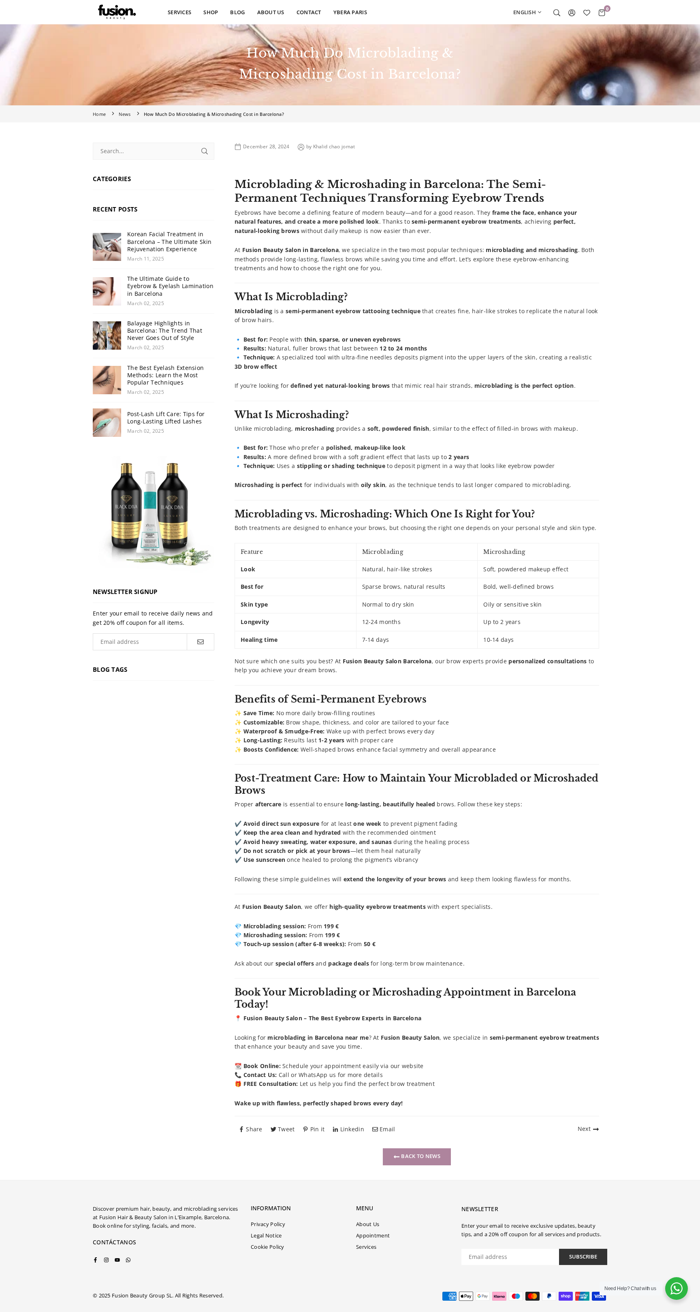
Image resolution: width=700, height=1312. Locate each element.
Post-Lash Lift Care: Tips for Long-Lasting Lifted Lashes (166, 417)
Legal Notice (266, 1235)
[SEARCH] (556, 12)
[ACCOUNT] (571, 12)
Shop (210, 12)
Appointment (373, 1235)
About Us (367, 1224)
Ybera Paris (350, 12)
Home (99, 114)
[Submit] (204, 151)
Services (179, 12)
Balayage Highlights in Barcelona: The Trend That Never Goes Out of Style (164, 331)
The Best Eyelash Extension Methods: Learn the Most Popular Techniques (165, 375)
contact (309, 12)
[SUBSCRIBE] (200, 642)
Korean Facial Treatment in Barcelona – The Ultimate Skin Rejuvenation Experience (169, 241)
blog (237, 12)
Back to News (420, 1156)
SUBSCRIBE (583, 1256)
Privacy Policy (268, 1224)
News (124, 114)
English (524, 12)
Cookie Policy (267, 1246)
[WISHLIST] (586, 12)
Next (584, 1129)
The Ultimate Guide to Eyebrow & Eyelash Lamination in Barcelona (170, 286)
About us (270, 12)
